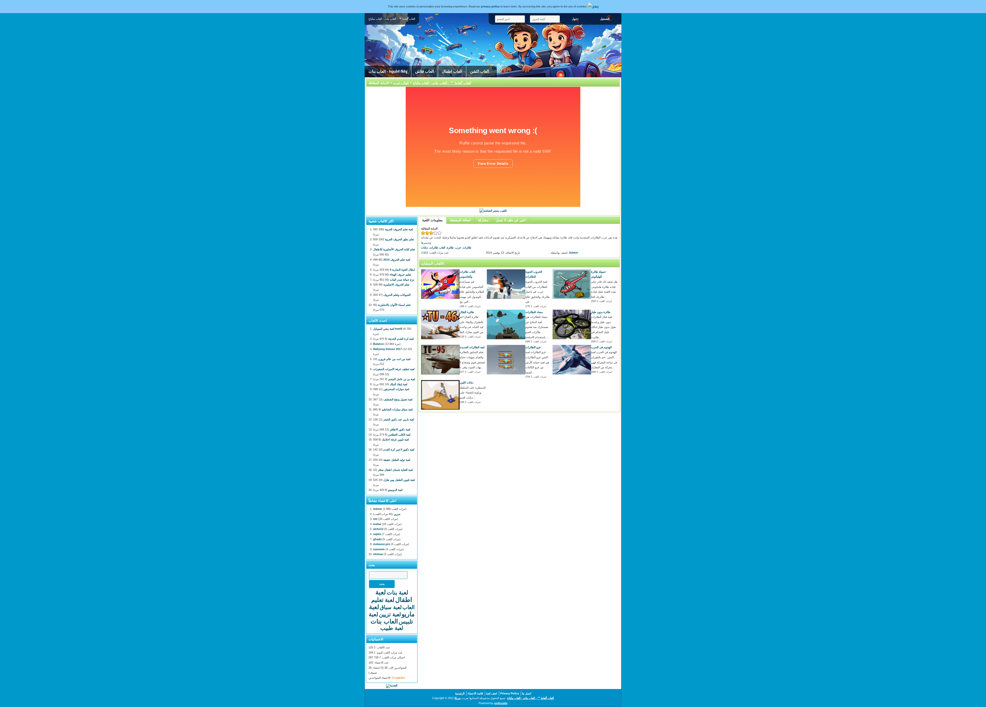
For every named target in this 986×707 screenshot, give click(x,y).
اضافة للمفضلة (460, 220)
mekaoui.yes (381, 544)
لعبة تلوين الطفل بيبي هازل (399, 479)
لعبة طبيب (391, 628)
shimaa (378, 554)
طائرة (450, 247)
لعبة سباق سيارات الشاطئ (397, 409)
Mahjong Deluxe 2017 (387, 349)
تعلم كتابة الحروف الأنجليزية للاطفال (394, 249)
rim (375, 518)
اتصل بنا (526, 693)
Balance (378, 343)
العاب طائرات (437, 247)
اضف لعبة (491, 693)
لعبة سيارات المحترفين (396, 389)
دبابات (424, 247)
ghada (377, 539)
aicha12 (378, 528)
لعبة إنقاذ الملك (398, 384)
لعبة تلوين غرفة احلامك (395, 439)
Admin (573, 252)
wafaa (377, 524)
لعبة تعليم (382, 599)
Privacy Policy (509, 693)
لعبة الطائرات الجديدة (472, 347)
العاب (408, 607)
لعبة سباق (391, 607)
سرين (397, 514)
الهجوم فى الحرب (601, 347)
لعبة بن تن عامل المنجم (401, 379)
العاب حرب (401, 83)
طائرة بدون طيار (600, 312)
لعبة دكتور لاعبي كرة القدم (398, 449)
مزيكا (457, 698)
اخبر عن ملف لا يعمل (511, 220)
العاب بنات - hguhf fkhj (387, 71)
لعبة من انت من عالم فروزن (394, 359)
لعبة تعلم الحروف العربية (399, 229)
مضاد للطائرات (534, 312)
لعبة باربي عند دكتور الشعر (398, 419)
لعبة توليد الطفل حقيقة (396, 459)
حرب (458, 247)
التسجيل (605, 18)
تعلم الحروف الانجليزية (396, 284)
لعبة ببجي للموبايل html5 (387, 328)
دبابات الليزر (466, 382)
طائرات (467, 247)
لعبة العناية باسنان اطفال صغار (395, 469)
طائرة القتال (467, 312)
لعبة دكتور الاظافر (400, 429)
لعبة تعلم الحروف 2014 (396, 259)
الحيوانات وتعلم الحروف (397, 294)
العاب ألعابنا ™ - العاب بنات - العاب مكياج (442, 83)
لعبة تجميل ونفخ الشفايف (397, 399)
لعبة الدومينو (395, 489)
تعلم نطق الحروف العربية (399, 239)
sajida (377, 534)
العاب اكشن (479, 71)
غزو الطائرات (533, 347)
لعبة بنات (397, 592)
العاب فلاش (424, 71)
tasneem (379, 549)
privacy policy (490, 6)
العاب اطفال (452, 71)
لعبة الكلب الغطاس (399, 434)
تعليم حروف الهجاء (400, 274)
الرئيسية (459, 693)
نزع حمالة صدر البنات (402, 279)
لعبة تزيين (390, 614)
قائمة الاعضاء (475, 693)
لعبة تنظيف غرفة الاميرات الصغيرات (393, 369)
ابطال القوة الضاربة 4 (402, 269)
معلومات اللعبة (432, 220)
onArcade (500, 703)
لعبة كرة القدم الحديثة (401, 338)
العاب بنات (384, 621)
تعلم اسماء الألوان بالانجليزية (394, 304)
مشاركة (483, 220)
